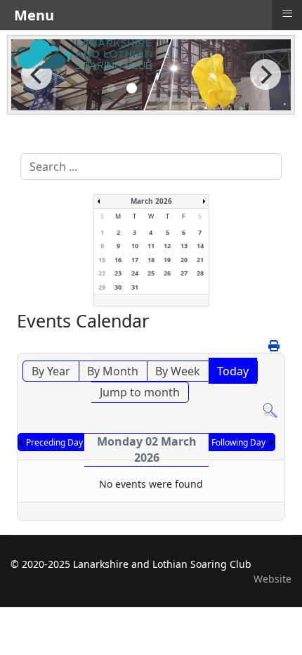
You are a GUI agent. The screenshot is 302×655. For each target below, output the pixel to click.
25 (151, 273)
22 (101, 273)
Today (233, 371)
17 (134, 259)
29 (101, 287)
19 (167, 259)
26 (167, 273)
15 (101, 259)
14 (200, 245)
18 (151, 259)
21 (200, 259)
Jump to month (140, 392)
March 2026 (151, 201)
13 (184, 245)
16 (118, 259)
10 (134, 245)
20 (184, 259)
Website (272, 578)
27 (184, 273)
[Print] (275, 346)
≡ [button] (287, 13)
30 (118, 287)
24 (134, 273)
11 (151, 245)
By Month (112, 371)
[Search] (270, 411)
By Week (177, 371)
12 (167, 245)
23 (118, 273)
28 (200, 273)
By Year (51, 371)
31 (134, 287)
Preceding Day (54, 442)
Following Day (238, 442)
